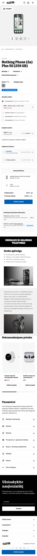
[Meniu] (3, 2)
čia (16, 413)
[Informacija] (32, 193)
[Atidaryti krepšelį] (28, 2)
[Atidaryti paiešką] (24, 2)
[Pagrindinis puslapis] (10, 2)
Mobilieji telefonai (9, 49)
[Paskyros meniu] (32, 2)
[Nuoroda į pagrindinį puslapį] (6, 543)
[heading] (11, 361)
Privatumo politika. (29, 493)
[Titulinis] (2, 49)
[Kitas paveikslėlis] (28, 38)
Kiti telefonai (19, 49)
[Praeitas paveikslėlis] (8, 38)
